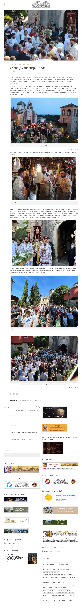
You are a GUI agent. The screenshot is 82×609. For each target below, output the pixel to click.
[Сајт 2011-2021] (60, 466)
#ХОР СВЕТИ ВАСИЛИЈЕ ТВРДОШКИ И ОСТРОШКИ (54, 574)
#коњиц (72, 585)
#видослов (64, 577)
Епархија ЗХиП (13, 71)
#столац (45, 600)
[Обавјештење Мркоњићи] (11, 543)
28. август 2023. (20, 71)
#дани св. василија (64, 579)
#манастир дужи (47, 587)
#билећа (45, 577)
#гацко (54, 579)
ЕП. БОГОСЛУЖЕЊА (15, 64)
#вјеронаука (46, 579)
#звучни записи (62, 585)
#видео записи (54, 577)
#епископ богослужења (25, 400)
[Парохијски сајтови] (22, 558)
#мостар (45, 595)
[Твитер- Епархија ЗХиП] (22, 485)
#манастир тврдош (38, 400)
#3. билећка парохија (48, 564)
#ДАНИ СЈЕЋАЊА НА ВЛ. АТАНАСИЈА (51, 572)
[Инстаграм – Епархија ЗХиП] (60, 497)
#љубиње (45, 603)
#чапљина (70, 600)
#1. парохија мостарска (49, 561)
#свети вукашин (68, 598)
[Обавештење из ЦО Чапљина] (51, 551)
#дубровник (46, 582)
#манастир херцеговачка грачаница (65, 592)
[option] (22, 427)
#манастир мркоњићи (48, 590)
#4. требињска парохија (64, 567)
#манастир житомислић (61, 587)
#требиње (53, 600)
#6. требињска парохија (49, 569)
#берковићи (71, 574)
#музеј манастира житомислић (58, 595)
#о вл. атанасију (47, 598)
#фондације (62, 600)
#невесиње (72, 595)
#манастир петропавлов (64, 590)
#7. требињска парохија (64, 569)
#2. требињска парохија (64, 561)
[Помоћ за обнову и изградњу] (16, 499)
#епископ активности (58, 582)
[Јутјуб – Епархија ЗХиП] (60, 481)
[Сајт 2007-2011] (22, 469)
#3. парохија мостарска (62, 564)
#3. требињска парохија (49, 567)
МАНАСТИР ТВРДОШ (27, 64)
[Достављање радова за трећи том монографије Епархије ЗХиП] (52, 448)
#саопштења (58, 598)
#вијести (72, 577)
